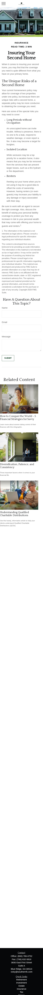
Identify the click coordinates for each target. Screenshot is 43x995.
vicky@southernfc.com (21, 972)
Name (5, 308)
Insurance (21, 989)
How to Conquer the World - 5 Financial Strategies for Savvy (18, 418)
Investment (21, 983)
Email (4, 322)
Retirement (21, 979)
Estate (22, 986)
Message (6, 336)
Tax (21, 992)
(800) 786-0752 (25, 956)
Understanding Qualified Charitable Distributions (14, 514)
